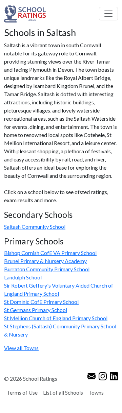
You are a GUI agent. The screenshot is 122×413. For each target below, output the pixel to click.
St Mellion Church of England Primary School (55, 318)
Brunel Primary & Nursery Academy (45, 261)
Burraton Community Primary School (46, 269)
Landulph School (23, 277)
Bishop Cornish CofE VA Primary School (50, 252)
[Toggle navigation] (108, 13)
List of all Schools (63, 392)
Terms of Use (22, 392)
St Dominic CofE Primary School (41, 301)
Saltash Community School (34, 226)
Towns (96, 392)
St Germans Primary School (35, 310)
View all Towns (21, 348)
